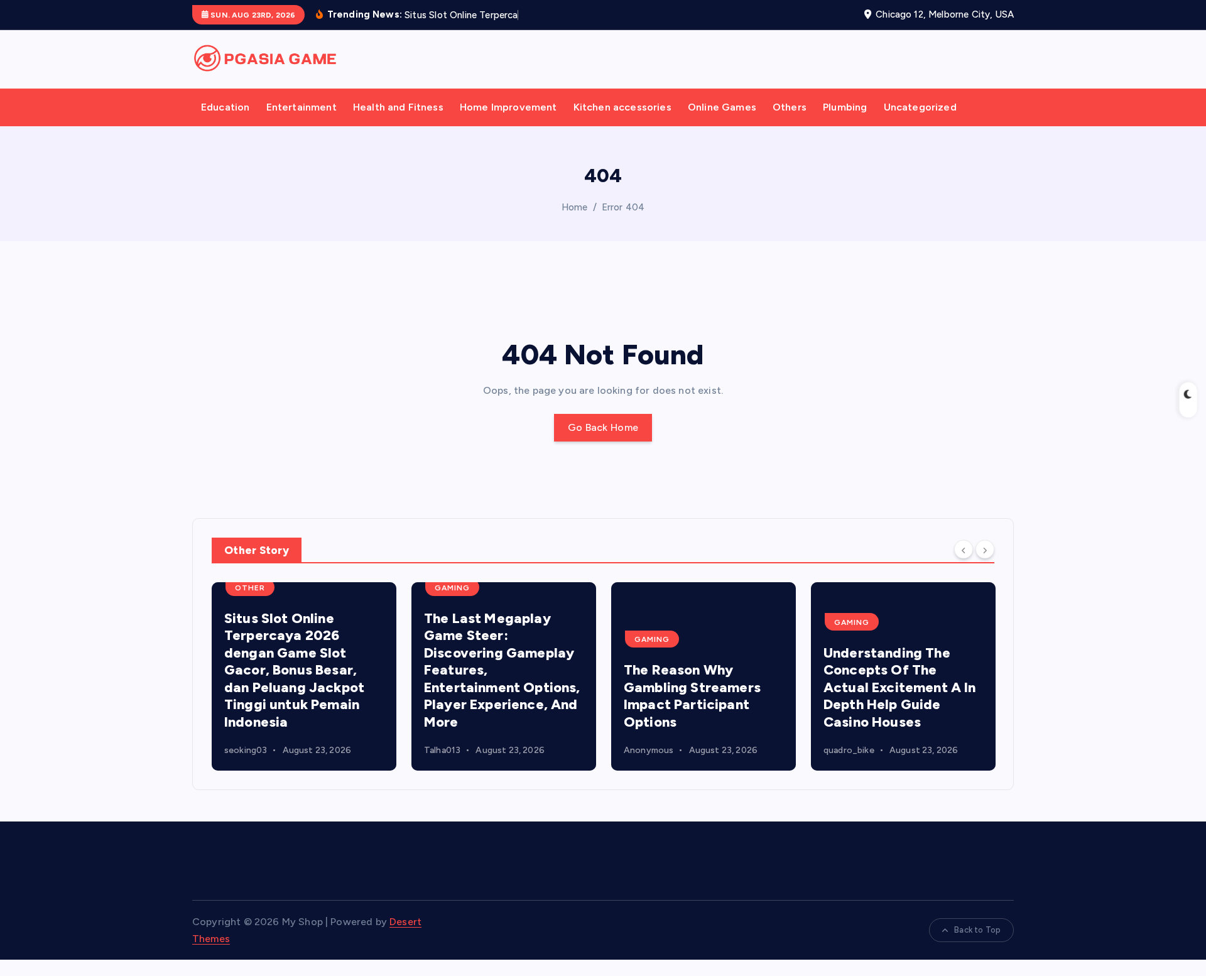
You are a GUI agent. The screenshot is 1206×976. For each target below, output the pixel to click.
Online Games (722, 107)
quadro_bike (848, 750)
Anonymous (648, 750)
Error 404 (623, 207)
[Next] (984, 549)
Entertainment (301, 107)
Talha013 (442, 750)
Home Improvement (508, 107)
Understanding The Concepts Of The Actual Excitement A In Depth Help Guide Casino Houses (899, 687)
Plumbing (845, 107)
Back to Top (977, 930)
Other (250, 587)
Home (575, 207)
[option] (304, 676)
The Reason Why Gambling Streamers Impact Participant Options (692, 695)
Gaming (452, 587)
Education (225, 107)
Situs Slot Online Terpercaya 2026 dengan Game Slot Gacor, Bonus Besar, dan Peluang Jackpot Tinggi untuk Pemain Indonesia (294, 670)
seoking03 (245, 750)
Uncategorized (920, 107)
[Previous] (963, 549)
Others (790, 107)
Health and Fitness (398, 107)
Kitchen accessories (622, 107)
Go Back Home (603, 427)
